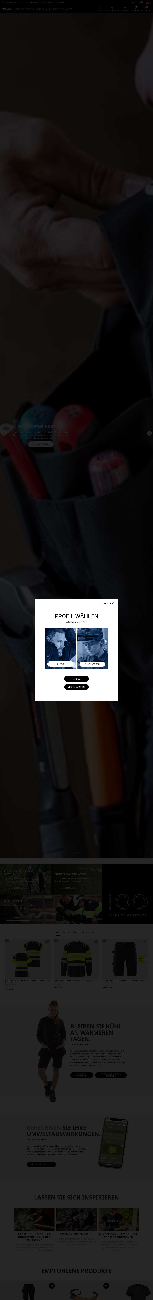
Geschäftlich (92, 664)
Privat (60, 664)
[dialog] (76, 650)
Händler (76, 678)
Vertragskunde (76, 687)
